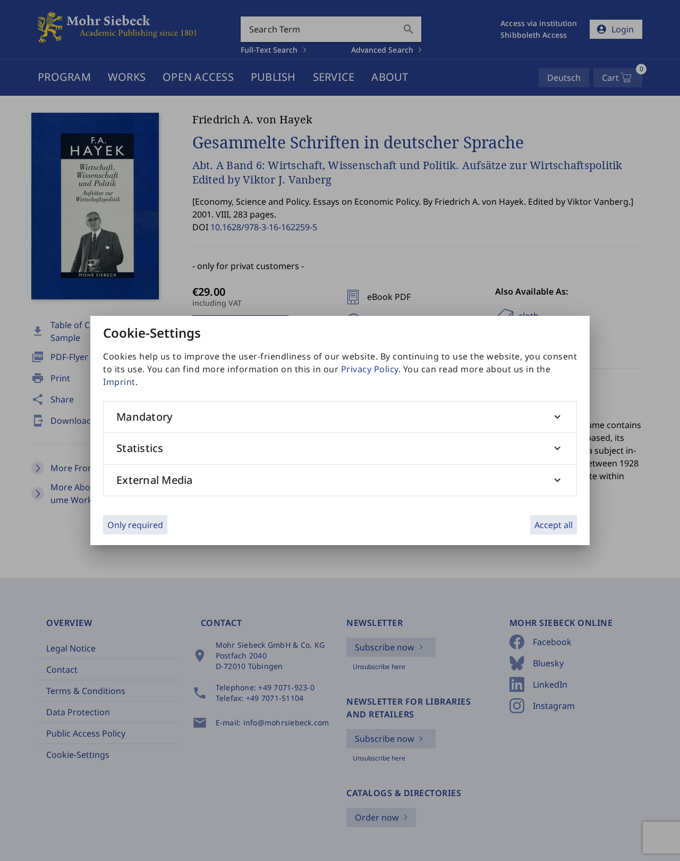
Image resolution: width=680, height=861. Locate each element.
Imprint (119, 382)
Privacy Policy (369, 369)
